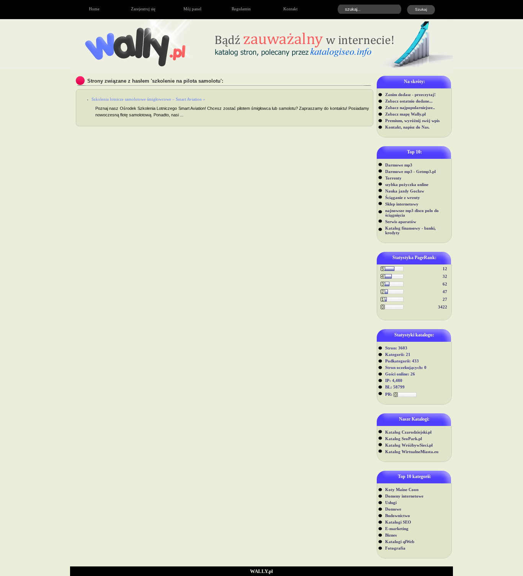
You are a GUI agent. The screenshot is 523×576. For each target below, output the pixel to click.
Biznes (391, 535)
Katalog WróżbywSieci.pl (409, 445)
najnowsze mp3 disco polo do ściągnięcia (412, 212)
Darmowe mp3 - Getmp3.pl (410, 171)
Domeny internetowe (404, 496)
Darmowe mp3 (398, 165)
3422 (442, 307)
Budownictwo (397, 515)
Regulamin (241, 9)
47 (445, 291)
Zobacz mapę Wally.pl (405, 114)
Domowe (393, 509)
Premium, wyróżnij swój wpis (412, 120)
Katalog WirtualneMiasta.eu (411, 451)
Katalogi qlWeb (399, 541)
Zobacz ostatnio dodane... (409, 101)
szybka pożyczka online (406, 184)
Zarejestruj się (143, 9)
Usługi (391, 502)
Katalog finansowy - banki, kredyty (410, 230)
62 (445, 284)
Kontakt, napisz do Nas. (407, 127)
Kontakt (290, 9)
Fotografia (395, 548)
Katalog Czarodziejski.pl (408, 432)
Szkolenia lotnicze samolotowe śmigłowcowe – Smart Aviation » (148, 99)
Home (94, 9)
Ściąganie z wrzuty (402, 197)
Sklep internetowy (401, 204)
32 (445, 276)
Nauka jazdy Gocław (404, 191)
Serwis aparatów (400, 221)
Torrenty (393, 178)
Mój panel (192, 9)
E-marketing (397, 528)
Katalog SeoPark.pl (403, 438)
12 (445, 268)
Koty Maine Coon (401, 489)
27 (445, 299)
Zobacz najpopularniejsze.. (410, 107)
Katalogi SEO (398, 522)
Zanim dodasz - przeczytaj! (410, 94)
